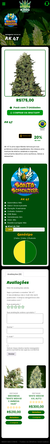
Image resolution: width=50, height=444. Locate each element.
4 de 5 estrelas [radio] (19, 307)
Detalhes (14, 417)
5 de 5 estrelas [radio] (22, 307)
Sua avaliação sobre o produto (21, 312)
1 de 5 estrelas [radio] (8, 307)
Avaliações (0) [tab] (14, 274)
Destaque (14, 393)
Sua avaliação (14, 304)
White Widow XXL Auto (36, 397)
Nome (10, 327)
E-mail (10, 336)
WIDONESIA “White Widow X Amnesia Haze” (14, 399)
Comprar (14, 422)
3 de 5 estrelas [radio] (15, 307)
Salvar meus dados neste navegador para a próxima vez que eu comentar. (23, 349)
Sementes (17, 35)
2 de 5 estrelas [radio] (12, 307)
